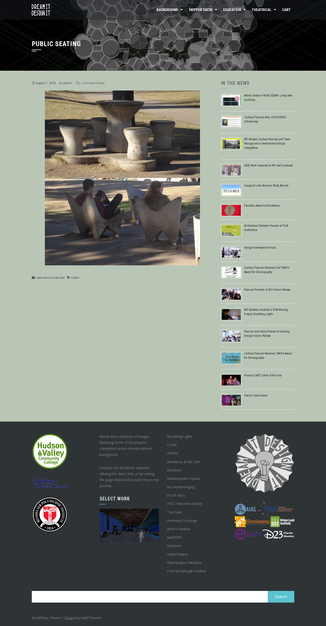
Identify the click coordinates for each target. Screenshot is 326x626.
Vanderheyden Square (184, 478)
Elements (174, 470)
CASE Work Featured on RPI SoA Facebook (268, 165)
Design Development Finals (260, 247)
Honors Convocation (256, 395)
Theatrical (261, 10)
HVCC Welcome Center (184, 503)
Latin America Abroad (50, 277)
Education (232, 10)
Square (69, 617)
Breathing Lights (179, 436)
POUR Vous (176, 495)
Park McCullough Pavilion (186, 571)
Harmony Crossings (182, 520)
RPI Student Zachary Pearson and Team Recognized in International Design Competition (267, 144)
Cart (286, 10)
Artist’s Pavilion (178, 529)
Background (167, 10)
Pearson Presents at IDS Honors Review (267, 289)
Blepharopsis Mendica (184, 562)
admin (67, 83)
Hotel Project (177, 554)
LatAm (75, 277)
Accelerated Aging (181, 487)
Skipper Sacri (200, 10)
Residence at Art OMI (183, 462)
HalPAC (173, 453)
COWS (172, 445)
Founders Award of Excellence (262, 205)
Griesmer (174, 545)
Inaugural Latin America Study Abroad (266, 185)
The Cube (174, 512)
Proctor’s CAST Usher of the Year (263, 375)
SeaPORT (174, 537)
